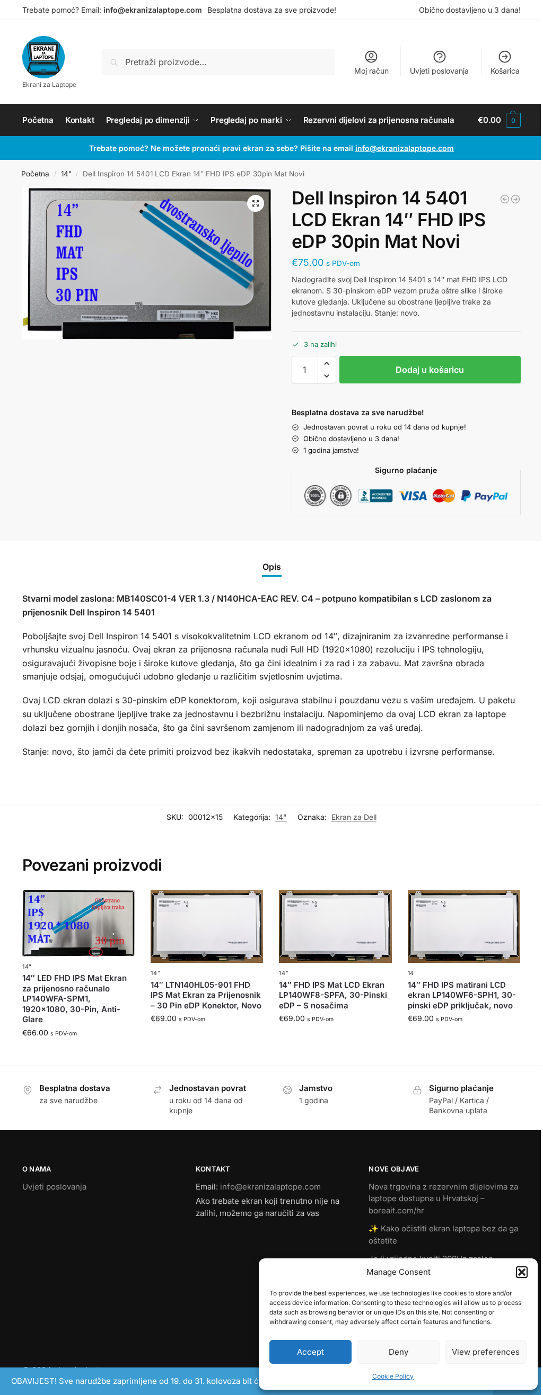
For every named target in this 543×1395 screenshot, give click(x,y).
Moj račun (371, 70)
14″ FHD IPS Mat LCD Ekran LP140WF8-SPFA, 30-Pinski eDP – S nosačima (333, 995)
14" (66, 173)
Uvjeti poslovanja (439, 70)
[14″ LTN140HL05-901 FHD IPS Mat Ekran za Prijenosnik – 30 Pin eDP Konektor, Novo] (207, 926)
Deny (398, 1352)
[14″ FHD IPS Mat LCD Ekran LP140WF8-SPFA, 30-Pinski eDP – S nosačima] (335, 926)
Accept (310, 1352)
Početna (35, 173)
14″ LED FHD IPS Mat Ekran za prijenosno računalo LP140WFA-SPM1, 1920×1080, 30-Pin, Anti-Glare (74, 998)
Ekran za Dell (353, 816)
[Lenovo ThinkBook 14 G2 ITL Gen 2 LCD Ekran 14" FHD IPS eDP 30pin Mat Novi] (515, 199)
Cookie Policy (393, 1376)
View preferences (486, 1352)
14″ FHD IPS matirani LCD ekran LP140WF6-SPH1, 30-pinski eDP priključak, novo (462, 995)
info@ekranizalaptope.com (152, 9)
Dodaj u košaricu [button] (79, 1054)
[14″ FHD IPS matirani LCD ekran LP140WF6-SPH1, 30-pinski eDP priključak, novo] (464, 926)
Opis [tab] (271, 566)
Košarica (505, 70)
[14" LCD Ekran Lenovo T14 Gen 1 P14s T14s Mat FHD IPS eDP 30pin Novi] (505, 199)
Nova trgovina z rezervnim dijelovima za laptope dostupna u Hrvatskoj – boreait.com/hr (443, 1198)
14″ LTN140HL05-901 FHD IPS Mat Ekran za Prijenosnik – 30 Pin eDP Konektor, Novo (206, 995)
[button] (521, 1272)
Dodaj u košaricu (430, 369)
